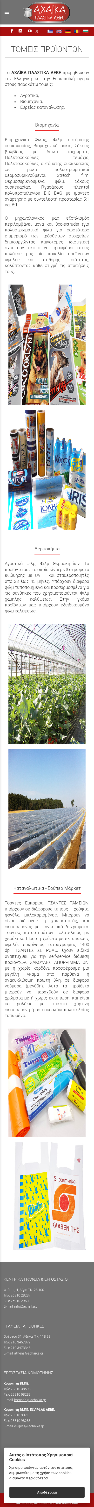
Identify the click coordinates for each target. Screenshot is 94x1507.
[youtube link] (30, 31)
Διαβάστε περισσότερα (28, 1478)
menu (7, 12)
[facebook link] (12, 31)
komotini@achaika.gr (30, 1400)
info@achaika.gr (26, 1306)
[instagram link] (21, 31)
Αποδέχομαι (47, 1492)
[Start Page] (47, 12)
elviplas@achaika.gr (29, 1426)
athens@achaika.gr (28, 1353)
